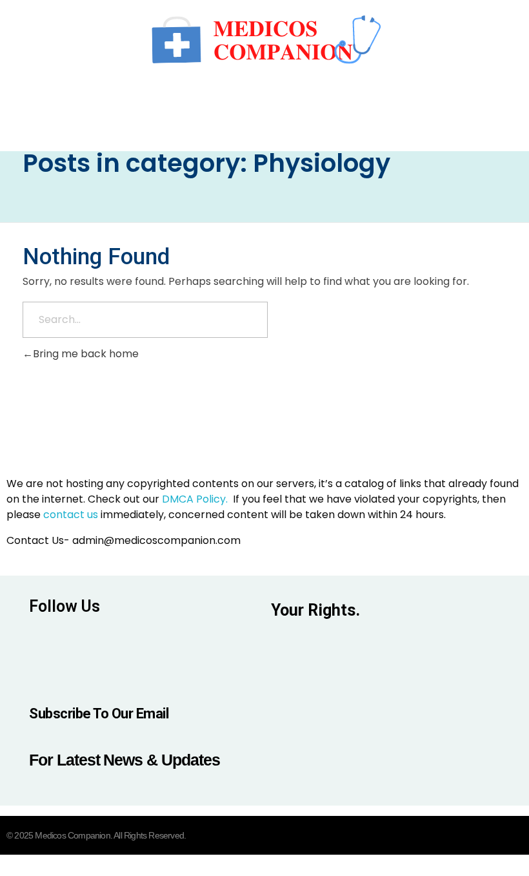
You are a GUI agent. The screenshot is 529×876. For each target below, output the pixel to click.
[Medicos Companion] (264, 38)
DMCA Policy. (195, 499)
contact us (70, 514)
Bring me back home (86, 353)
